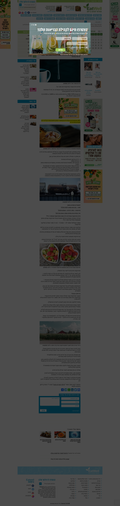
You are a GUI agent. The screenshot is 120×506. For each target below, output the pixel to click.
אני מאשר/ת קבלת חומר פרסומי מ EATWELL (76, 47)
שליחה (60, 50)
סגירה (33, 25)
